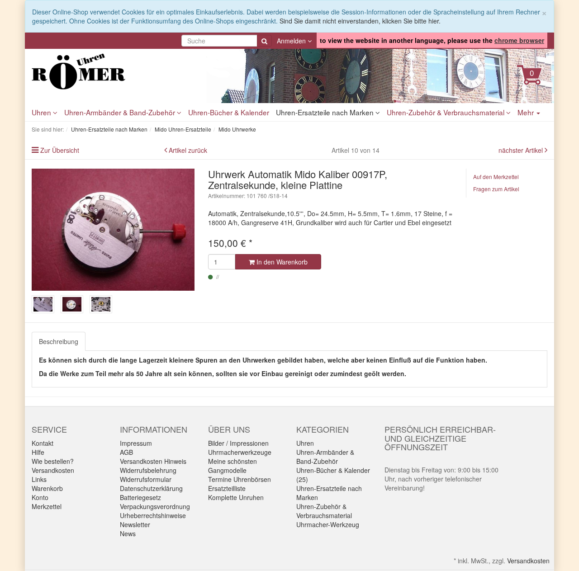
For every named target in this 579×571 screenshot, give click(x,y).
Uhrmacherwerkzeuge (239, 452)
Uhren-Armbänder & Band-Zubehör (120, 112)
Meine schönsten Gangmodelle (232, 466)
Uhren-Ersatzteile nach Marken (325, 112)
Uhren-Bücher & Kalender (228, 112)
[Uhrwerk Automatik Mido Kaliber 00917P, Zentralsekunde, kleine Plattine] (113, 230)
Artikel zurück (188, 150)
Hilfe (38, 452)
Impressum (136, 443)
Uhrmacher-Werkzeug (327, 524)
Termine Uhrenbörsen (239, 479)
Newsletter (135, 524)
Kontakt (42, 443)
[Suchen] (264, 41)
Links (39, 479)
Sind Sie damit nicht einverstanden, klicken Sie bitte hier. (360, 20)
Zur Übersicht (59, 150)
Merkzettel (47, 506)
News (128, 533)
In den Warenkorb (281, 261)
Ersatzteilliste (227, 488)
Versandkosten (53, 470)
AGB (126, 452)
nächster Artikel (521, 150)
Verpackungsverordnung (155, 506)
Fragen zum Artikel (496, 189)
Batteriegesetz (140, 497)
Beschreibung (58, 341)
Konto (40, 497)
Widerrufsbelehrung (148, 470)
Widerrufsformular (145, 479)
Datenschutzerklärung (151, 488)
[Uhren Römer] (113, 71)
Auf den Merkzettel (496, 176)
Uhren (42, 112)
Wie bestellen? (53, 461)
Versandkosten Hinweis (153, 461)
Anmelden (292, 40)
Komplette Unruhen (236, 497)
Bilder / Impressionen (238, 443)
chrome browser (519, 40)
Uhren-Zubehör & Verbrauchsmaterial (446, 112)
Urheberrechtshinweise (153, 515)
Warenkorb (47, 488)
